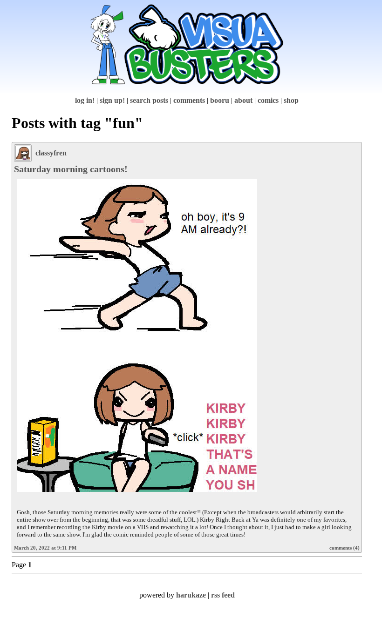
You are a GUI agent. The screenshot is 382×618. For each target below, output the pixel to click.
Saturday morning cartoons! (71, 169)
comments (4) (344, 548)
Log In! (85, 100)
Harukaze (191, 595)
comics (268, 100)
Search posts (149, 100)
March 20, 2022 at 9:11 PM (45, 548)
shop (291, 100)
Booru (219, 100)
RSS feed (223, 595)
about (243, 100)
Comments (189, 100)
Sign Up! (112, 100)
